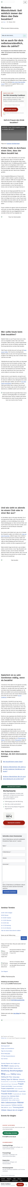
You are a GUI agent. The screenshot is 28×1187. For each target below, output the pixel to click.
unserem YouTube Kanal (13, 143)
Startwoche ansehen (14, 823)
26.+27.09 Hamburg (6, 925)
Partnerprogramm (14, 1169)
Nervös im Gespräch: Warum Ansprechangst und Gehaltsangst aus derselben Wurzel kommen (18, 963)
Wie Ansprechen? (5, 1046)
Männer (20, 1102)
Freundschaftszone (17, 1094)
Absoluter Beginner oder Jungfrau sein (10, 1063)
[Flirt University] (8, 2)
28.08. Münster (4, 915)
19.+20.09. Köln (5, 923)
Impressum (15, 1180)
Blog (3, 1074)
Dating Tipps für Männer (9, 1079)
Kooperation (10, 1162)
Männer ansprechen (6, 1105)
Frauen (21, 1084)
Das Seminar (4, 1058)
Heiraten (24, 1094)
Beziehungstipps (16, 1071)
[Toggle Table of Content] (23, 35)
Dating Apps (16, 1077)
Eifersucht (21, 1079)
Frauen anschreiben (6, 1086)
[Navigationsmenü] (25, 2)
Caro (4, 22)
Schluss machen (17, 1105)
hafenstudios (12, 1175)
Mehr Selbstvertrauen (9, 1102)
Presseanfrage (10, 1154)
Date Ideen (8, 1074)
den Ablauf (16, 1013)
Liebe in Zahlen (16, 1098)
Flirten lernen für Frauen (6, 1084)
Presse (19, 1178)
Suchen (24, 938)
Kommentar (6, 864)
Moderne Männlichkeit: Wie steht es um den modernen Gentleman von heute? (14, 769)
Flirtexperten (18, 740)
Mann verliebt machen (14, 1100)
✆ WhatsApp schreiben (10, 1133)
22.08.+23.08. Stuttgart (6, 912)
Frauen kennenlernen (9, 1091)
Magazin (9, 1178)
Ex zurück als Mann (13, 1081)
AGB (21, 1180)
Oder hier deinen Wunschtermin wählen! (11, 930)
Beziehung (5, 1071)
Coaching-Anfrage (13, 1147)
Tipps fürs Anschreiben (6, 1051)
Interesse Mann (14, 1096)
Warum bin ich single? (15, 1110)
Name (4, 845)
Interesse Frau (5, 1096)
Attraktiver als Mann (7, 1068)
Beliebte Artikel (17, 1068)
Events (3, 1178)
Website (5, 858)
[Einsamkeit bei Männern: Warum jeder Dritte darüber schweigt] (5, 954)
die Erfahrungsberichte (17, 1000)
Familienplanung (21, 1081)
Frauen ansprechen (7, 1088)
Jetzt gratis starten (10, 109)
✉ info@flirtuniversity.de (9, 1136)
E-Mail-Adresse (7, 852)
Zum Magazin (4, 971)
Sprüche (10, 1107)
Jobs (14, 1178)
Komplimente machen (7, 1098)
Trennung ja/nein (18, 1107)
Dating (13, 1074)
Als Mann (5, 1066)
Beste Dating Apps (5, 1053)
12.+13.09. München (6, 920)
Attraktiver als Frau (14, 1066)
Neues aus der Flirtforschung (8, 935)
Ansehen (20, 1184)
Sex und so (4, 1107)
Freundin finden (6, 1094)
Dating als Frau (6, 1077)
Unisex (3, 1110)
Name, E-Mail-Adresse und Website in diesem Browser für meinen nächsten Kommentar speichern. (14, 886)
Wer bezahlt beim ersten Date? (13, 761)
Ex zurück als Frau (5, 1081)
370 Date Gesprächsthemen (8, 1056)
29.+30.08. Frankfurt (6, 917)
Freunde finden (22, 1091)
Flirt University (14, 1084)
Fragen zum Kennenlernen (7, 1048)
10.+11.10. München (6, 928)
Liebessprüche (4, 1100)
